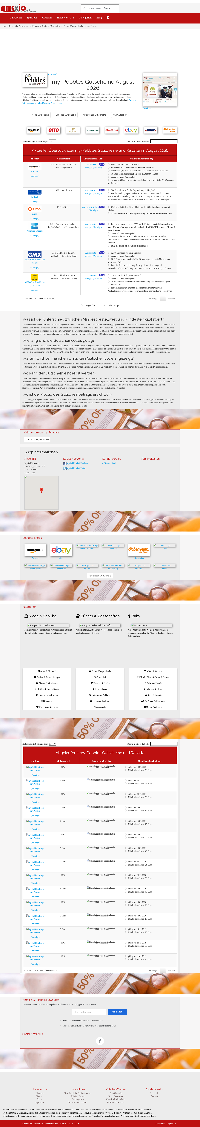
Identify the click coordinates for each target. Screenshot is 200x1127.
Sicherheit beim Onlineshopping (78, 1093)
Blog (99, 17)
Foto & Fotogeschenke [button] (37, 439)
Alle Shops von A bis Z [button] (100, 575)
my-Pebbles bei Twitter (76, 468)
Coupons (47, 17)
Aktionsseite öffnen (90, 207)
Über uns (39, 1093)
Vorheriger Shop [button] (89, 305)
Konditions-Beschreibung (141, 158)
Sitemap (39, 1096)
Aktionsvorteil (63, 158)
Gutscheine (16, 17)
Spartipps (32, 17)
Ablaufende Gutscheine (116, 1099)
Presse (39, 1099)
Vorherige (153, 298)
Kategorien (85, 17)
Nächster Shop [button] (111, 305)
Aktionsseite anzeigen (90, 166)
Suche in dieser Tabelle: (138, 141)
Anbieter (35, 158)
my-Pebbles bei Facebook (78, 463)
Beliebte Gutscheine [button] (66, 115)
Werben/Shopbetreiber (77, 1102)
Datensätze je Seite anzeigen (35, 141)
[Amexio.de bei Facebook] (108, 17)
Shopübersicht (116, 1093)
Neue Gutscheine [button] (40, 115)
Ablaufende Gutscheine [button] (94, 115)
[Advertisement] (100, 52)
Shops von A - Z (65, 17)
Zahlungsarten (78, 1099)
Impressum (39, 1102)
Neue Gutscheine (115, 1096)
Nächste (171, 298)
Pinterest (154, 1096)
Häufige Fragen (77, 1096)
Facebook (154, 1093)
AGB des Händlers (110, 463)
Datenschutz (160, 1123)
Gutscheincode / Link (93, 158)
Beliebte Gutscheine (115, 1102)
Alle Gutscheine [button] (121, 115)
